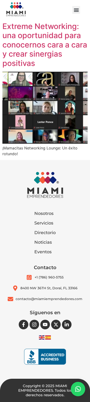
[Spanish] (48, 337)
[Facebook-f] (23, 324)
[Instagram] (34, 324)
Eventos (43, 251)
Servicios (43, 223)
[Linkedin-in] (67, 324)
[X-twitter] (56, 324)
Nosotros (44, 213)
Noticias (43, 242)
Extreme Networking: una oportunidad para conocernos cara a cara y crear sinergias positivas (44, 45)
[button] (76, 10)
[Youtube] (45, 324)
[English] (42, 337)
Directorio (45, 232)
